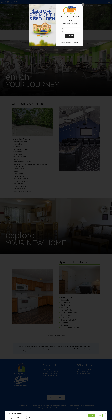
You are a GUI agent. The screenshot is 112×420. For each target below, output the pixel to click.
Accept (91, 415)
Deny (99, 415)
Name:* (62, 26)
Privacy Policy (64, 42)
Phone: (61, 31)
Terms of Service (72, 42)
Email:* (61, 28)
